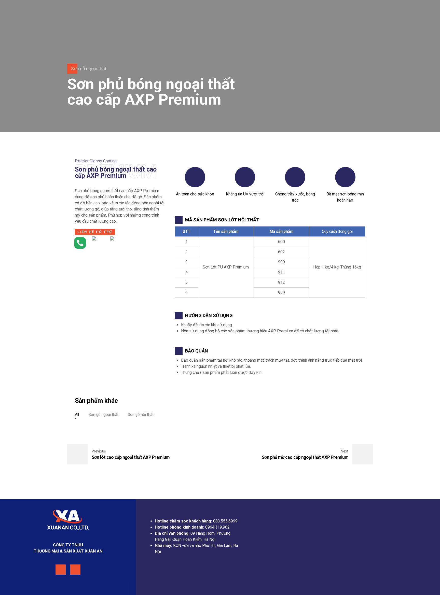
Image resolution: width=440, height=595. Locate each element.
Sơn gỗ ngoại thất (88, 68)
